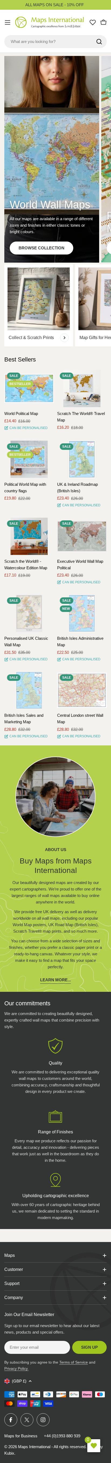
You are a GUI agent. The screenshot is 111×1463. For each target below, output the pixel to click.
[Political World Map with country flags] (29, 459)
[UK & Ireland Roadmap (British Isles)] (82, 459)
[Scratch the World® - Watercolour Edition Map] (29, 536)
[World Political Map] (29, 388)
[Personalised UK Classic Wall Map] (29, 613)
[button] (45, 378)
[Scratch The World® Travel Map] (82, 388)
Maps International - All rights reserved (51, 1446)
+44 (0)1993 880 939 (62, 1436)
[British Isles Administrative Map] (82, 613)
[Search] (99, 41)
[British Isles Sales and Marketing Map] (29, 690)
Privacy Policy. (16, 1368)
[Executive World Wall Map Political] (82, 536)
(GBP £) (19, 1381)
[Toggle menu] (7, 22)
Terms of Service (73, 1362)
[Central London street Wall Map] (82, 690)
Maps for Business (20, 1436)
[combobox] (55, 41)
